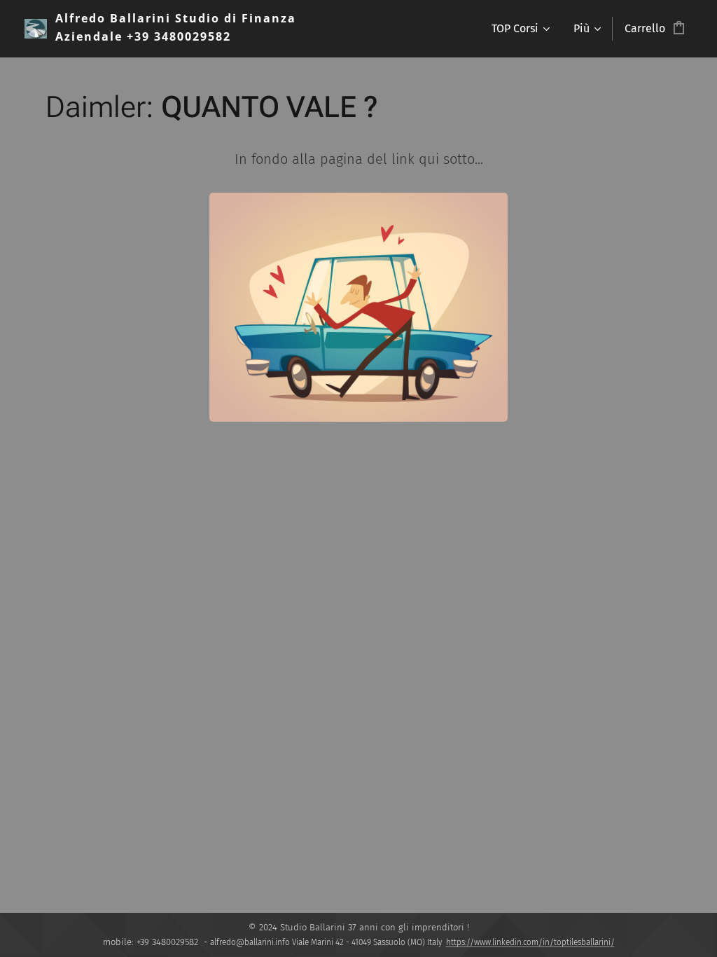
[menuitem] (520, 28)
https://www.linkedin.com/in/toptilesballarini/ (530, 942)
